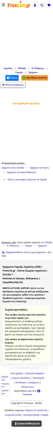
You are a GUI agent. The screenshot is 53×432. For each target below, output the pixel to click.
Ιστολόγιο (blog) (31, 414)
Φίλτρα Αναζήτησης (14, 85)
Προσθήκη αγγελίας (36, 77)
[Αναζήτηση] (42, 4)
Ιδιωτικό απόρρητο (35, 373)
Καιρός (45, 414)
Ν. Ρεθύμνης (38, 68)
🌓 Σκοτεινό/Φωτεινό (27, 423)
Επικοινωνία (27, 386)
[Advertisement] (26, 38)
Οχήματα (33, 72)
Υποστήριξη (38, 377)
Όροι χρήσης (17, 373)
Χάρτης (13, 78)
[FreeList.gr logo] (18, 5)
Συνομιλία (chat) (13, 414)
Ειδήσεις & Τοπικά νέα (36, 410)
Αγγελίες (8, 68)
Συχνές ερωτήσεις (21, 377)
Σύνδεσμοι (21, 382)
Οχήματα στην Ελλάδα (12, 167)
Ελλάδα (22, 68)
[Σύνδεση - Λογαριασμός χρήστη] (35, 5)
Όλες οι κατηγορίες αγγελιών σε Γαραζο (25, 179)
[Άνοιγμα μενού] (3, 4)
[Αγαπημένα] (49, 4)
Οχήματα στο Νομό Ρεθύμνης (21, 172)
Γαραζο (19, 72)
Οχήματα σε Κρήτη (39, 167)
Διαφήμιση (33, 382)
